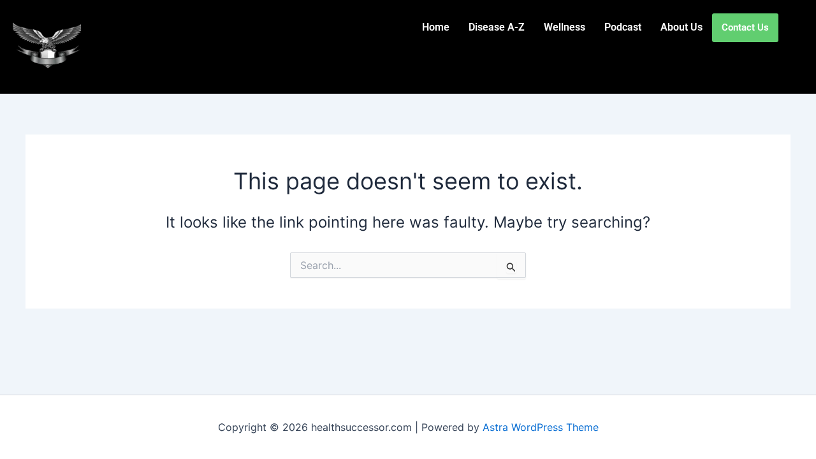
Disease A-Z (497, 27)
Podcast (622, 27)
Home (435, 27)
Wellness (564, 27)
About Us (681, 27)
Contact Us (745, 27)
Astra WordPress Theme (541, 427)
